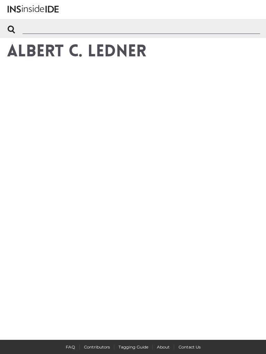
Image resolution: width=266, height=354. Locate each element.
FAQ (70, 347)
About (163, 347)
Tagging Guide (133, 347)
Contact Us (189, 347)
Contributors (97, 347)
